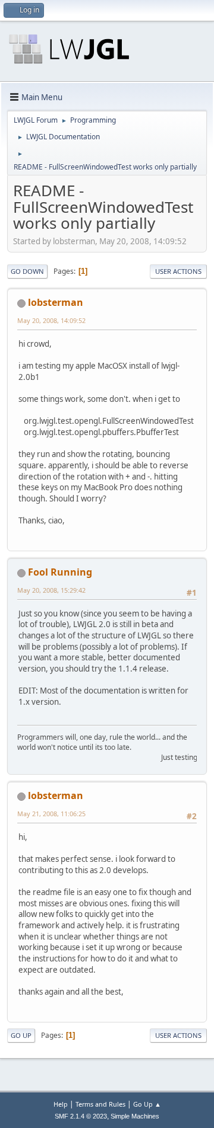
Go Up (21, 1035)
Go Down (27, 271)
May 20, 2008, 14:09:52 (51, 320)
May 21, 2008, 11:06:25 (51, 813)
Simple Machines (135, 1116)
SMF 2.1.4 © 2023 (81, 1116)
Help (61, 1104)
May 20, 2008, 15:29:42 (51, 590)
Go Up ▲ (147, 1104)
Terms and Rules (100, 1104)
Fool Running (60, 572)
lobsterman (55, 302)
